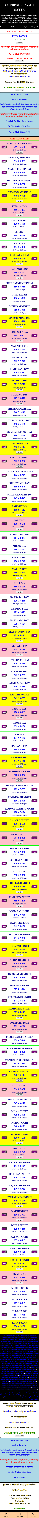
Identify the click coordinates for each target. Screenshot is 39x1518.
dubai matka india (11, 1393)
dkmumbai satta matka (24, 1387)
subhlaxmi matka (24, 1337)
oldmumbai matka (30, 1357)
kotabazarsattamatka (9, 1391)
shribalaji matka (7, 1337)
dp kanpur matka (34, 1397)
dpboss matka (8, 1397)
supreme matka (31, 1351)
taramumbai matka (11, 1343)
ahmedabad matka (5, 1353)
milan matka (27, 1347)
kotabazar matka (5, 1359)
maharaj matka (23, 1339)
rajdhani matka (15, 1349)
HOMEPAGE (19, 1508)
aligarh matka (11, 1351)
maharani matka (6, 1341)
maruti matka (14, 1339)
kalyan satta (16, 1397)
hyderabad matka (21, 1351)
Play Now (19, 152)
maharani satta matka (11, 1367)
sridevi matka (25, 1335)
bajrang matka (13, 1355)
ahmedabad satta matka (9, 1383)
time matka (33, 1337)
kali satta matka (13, 1361)
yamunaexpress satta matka (10, 1375)
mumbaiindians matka (24, 1343)
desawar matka (16, 1341)
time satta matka (25, 1363)
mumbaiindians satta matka (10, 1371)
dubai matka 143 (5, 1395)
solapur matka (25, 1341)
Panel (34, 147)
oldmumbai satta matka (30, 1389)
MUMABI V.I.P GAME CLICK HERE (20, 59)
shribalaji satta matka (25, 1361)
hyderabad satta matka (17, 1381)
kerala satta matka (16, 1359)
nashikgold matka (8, 1357)
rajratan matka (5, 1349)
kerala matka (7, 1335)
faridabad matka (9, 1345)
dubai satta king (23, 1391)
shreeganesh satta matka (14, 1369)
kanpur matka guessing (28, 1395)
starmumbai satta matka (26, 1379)
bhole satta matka (11, 1385)
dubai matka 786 (15, 1395)
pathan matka (5, 1339)
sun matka (23, 1399)
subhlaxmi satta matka (12, 1363)
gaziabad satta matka (25, 1371)
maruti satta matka (11, 1365)
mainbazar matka (19, 1357)
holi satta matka (11, 1377)
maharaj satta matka (23, 1365)
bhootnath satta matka (31, 1373)
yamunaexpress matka (7, 1347)
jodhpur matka (33, 1399)
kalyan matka (4, 1355)
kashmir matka (22, 1355)
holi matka (34, 1347)
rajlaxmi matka (25, 1349)
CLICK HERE (19, 61)
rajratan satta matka (22, 1377)
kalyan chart (24, 1397)
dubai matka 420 (23, 1393)
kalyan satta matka (23, 1385)
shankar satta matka (28, 1359)
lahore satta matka (24, 1375)
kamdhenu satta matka (23, 1383)
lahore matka (19, 1347)
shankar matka (15, 1335)
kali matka (33, 1335)
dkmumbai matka (33, 1355)
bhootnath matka (34, 1345)
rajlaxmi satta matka (12, 1379)
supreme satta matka (30, 1381)
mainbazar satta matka (16, 1389)
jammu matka (26, 1353)
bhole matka (35, 1353)
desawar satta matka (24, 1367)
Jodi (4, 147)
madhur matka (33, 1339)
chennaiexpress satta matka (16, 1373)
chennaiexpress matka (21, 1345)
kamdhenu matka (17, 1353)
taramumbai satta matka (29, 1369)
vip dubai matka (33, 1393)
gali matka (15, 1337)
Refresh (19, 42)
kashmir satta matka (11, 1387)
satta (17, 1391)
